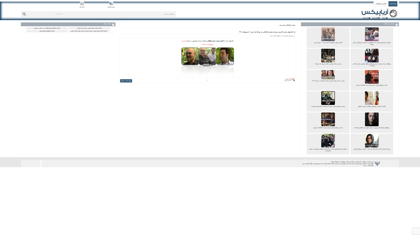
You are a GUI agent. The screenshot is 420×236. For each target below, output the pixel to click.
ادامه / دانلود (125, 81)
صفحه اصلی (393, 4)
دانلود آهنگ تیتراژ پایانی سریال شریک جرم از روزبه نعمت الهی (89, 31)
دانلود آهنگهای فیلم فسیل (47, 31)
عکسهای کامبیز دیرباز (275, 36)
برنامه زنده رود (284, 36)
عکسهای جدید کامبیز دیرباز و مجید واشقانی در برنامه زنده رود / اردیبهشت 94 (266, 32)
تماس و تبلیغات (381, 4)
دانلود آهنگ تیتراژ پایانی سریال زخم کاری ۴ (89, 28)
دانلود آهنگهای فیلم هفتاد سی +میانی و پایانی (47, 28)
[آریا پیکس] (380, 13)
